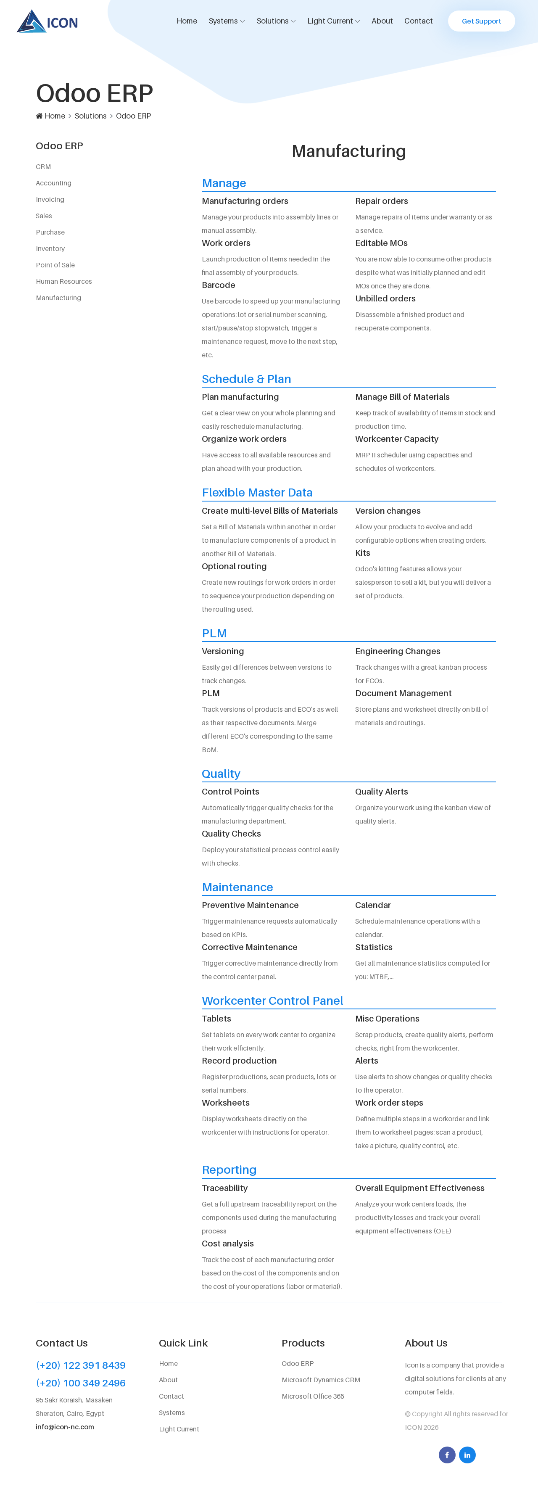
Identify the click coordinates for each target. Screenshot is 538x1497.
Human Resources (64, 281)
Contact (418, 20)
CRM (43, 166)
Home (187, 20)
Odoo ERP (133, 115)
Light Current (330, 20)
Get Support (481, 21)
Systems (223, 20)
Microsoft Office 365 (313, 1396)
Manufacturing (58, 297)
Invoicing (50, 199)
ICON (414, 1427)
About (382, 20)
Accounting (53, 183)
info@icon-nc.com (65, 1427)
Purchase (50, 232)
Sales (44, 215)
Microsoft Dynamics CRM (321, 1380)
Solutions (272, 20)
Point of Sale (55, 265)
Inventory (50, 248)
